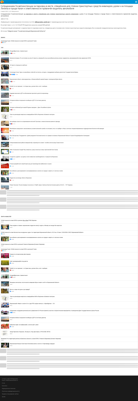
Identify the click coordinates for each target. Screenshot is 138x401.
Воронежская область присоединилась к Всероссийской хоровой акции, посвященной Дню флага (36, 79)
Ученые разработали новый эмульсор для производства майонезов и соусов (30, 163)
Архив (3, 396)
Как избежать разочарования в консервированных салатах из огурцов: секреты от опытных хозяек (36, 170)
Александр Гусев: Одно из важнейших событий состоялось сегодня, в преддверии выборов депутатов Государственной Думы (44, 72)
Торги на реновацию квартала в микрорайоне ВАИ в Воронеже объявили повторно (32, 114)
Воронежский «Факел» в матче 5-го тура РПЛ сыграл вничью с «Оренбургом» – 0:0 (32, 303)
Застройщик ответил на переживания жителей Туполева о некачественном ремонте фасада (35, 121)
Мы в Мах (25, 220)
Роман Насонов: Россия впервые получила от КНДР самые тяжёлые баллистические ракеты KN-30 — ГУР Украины (41, 185)
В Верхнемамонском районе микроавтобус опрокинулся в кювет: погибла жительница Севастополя (36, 142)
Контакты (4, 386)
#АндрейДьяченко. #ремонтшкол (19, 51)
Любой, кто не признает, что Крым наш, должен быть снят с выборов (28, 86)
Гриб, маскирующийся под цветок (19, 261)
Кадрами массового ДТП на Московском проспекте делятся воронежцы (29, 93)
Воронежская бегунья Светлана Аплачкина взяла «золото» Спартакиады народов (32, 343)
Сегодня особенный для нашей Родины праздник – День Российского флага (30, 107)
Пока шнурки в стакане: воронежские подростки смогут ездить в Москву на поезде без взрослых (36, 225)
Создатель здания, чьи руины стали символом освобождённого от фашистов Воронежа (34, 156)
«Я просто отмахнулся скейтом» (18, 65)
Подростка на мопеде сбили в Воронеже (21, 178)
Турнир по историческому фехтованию (20, 254)
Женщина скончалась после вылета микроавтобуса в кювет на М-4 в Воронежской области (34, 282)
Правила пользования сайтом (10, 394)
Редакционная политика (8, 388)
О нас (3, 383)
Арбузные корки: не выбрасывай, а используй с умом (24, 324)
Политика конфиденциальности (10, 391)
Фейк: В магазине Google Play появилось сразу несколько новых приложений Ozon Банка (34, 149)
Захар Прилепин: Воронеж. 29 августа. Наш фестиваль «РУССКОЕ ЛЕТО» (30, 331)
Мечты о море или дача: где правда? (20, 289)
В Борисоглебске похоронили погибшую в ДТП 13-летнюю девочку (28, 100)
